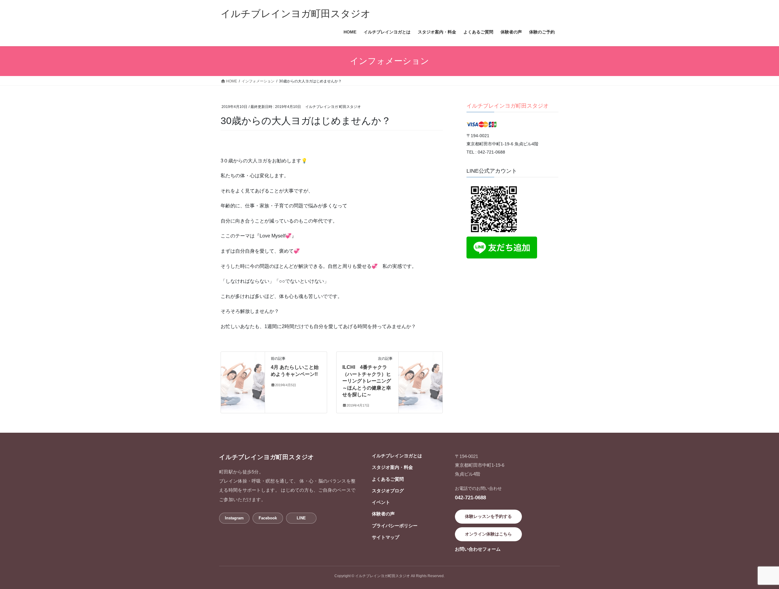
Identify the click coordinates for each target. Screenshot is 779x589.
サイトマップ (385, 537)
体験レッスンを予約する (488, 516)
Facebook (268, 518)
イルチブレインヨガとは (397, 455)
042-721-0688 (470, 497)
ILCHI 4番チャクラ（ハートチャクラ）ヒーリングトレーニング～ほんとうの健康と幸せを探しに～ (366, 381)
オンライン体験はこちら (488, 534)
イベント (381, 502)
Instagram (234, 518)
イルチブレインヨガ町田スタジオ (507, 106)
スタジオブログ (388, 490)
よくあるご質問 (388, 479)
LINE (301, 518)
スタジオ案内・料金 (392, 467)
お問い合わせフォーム (478, 549)
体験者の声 (383, 513)
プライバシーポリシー (394, 525)
